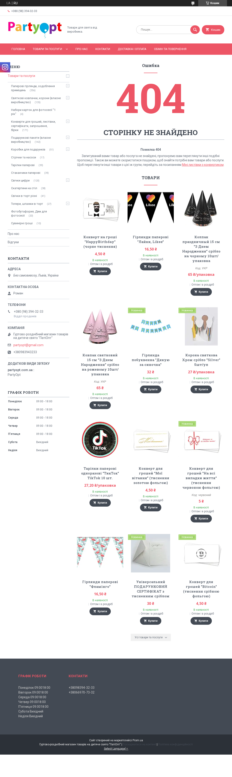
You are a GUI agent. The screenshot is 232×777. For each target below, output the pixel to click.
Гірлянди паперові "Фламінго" (100, 584)
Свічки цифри (20, 180)
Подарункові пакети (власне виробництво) (31, 139)
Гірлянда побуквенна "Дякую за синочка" (151, 360)
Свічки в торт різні (24, 196)
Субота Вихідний (30, 711)
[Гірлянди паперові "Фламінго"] (100, 553)
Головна (18, 49)
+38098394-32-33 (81, 687)
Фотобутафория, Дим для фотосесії (29, 213)
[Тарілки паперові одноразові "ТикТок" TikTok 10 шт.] (100, 440)
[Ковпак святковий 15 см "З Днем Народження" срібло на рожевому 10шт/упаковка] (100, 326)
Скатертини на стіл (24, 188)
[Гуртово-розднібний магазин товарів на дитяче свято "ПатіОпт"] (35, 38)
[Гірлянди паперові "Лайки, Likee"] (151, 208)
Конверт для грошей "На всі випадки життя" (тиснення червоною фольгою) (201, 478)
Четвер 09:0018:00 (32, 702)
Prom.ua (138, 740)
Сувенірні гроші (22, 223)
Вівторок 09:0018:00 (33, 692)
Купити (102, 271)
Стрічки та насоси (23, 157)
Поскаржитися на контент (139, 744)
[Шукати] (195, 29)
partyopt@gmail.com (28, 345)
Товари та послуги (47, 49)
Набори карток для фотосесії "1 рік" (33, 112)
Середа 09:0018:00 (32, 697)
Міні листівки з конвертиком (203, 165)
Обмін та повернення (170, 49)
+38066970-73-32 (81, 692)
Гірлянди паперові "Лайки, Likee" (151, 239)
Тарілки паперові (23, 165)
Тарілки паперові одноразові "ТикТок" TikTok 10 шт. (100, 473)
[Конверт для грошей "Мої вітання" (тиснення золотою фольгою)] (151, 440)
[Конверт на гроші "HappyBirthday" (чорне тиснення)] (100, 208)
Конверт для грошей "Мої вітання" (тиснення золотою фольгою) (150, 475)
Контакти (102, 49)
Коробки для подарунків (28, 149)
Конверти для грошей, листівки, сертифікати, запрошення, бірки (33, 125)
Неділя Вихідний (30, 716)
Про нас (81, 49)
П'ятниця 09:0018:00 (33, 706)
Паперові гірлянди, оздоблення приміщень (33, 88)
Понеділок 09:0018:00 (34, 687)
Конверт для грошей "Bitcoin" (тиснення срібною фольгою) (201, 588)
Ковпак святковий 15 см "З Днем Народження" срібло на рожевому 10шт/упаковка (100, 364)
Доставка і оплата (132, 49)
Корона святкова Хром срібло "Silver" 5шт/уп (201, 360)
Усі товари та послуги (149, 637)
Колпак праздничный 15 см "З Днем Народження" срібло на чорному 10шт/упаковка (201, 249)
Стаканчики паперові (25, 172)
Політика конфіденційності (175, 744)
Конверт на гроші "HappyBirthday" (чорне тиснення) (100, 242)
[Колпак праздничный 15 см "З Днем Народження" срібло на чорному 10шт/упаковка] (201, 208)
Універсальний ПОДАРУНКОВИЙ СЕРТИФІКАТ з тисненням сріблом (150, 588)
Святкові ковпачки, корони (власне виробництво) (36, 100)
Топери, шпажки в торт (27, 203)
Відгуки (13, 242)
